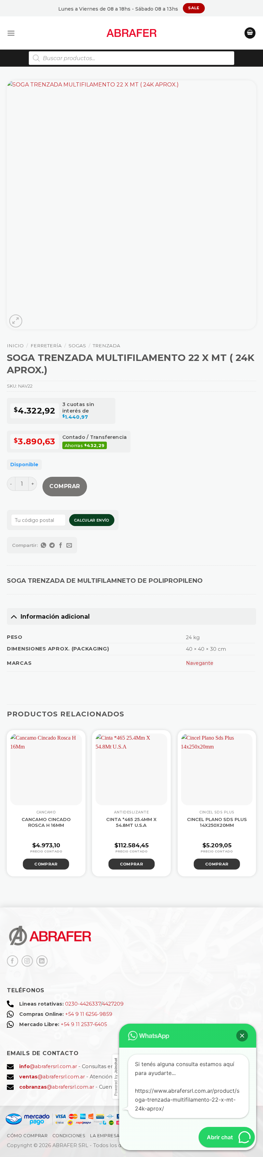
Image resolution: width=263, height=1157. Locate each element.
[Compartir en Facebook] (61, 545)
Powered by (115, 1077)
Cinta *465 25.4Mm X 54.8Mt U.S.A (131, 822)
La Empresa (105, 1135)
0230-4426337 (83, 1004)
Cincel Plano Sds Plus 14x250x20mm (217, 822)
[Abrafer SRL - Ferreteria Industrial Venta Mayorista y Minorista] (132, 33)
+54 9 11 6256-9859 (88, 1014)
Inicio (15, 345)
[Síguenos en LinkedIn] (42, 961)
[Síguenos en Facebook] (12, 961)
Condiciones (69, 1135)
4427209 (113, 1004)
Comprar (64, 486)
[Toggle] (13, 616)
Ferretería (46, 345)
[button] (11, 33)
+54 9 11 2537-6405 (84, 1024)
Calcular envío (92, 520)
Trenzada (106, 345)
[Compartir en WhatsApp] (43, 545)
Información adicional (55, 616)
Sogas (77, 345)
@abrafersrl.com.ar (48, 1066)
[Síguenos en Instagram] (27, 961)
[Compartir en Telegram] (52, 545)
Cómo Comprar (27, 1135)
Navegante (199, 663)
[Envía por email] (69, 545)
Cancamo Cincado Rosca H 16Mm (46, 822)
